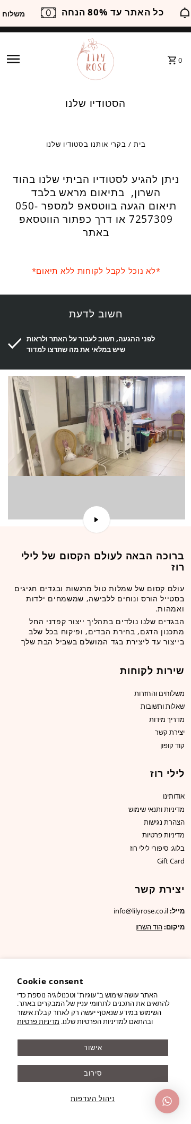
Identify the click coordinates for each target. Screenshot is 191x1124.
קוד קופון (172, 745)
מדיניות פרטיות (38, 1021)
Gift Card (171, 861)
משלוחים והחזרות (159, 693)
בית (140, 144)
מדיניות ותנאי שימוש (156, 809)
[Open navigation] (37, 59)
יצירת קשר (170, 732)
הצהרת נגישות (164, 822)
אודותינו (174, 796)
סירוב (93, 1073)
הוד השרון (148, 927)
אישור (93, 1047)
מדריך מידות (167, 719)
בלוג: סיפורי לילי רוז (157, 848)
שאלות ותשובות (163, 706)
